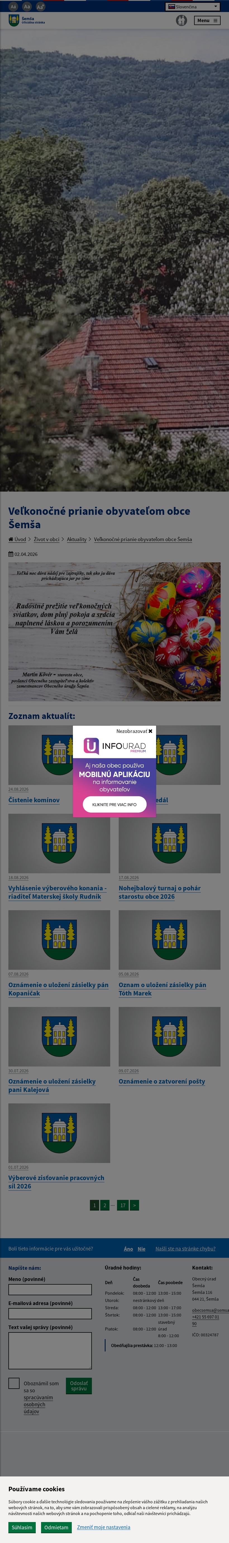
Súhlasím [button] (22, 1527)
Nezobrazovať (132, 731)
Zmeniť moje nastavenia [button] (103, 1527)
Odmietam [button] (56, 1527)
